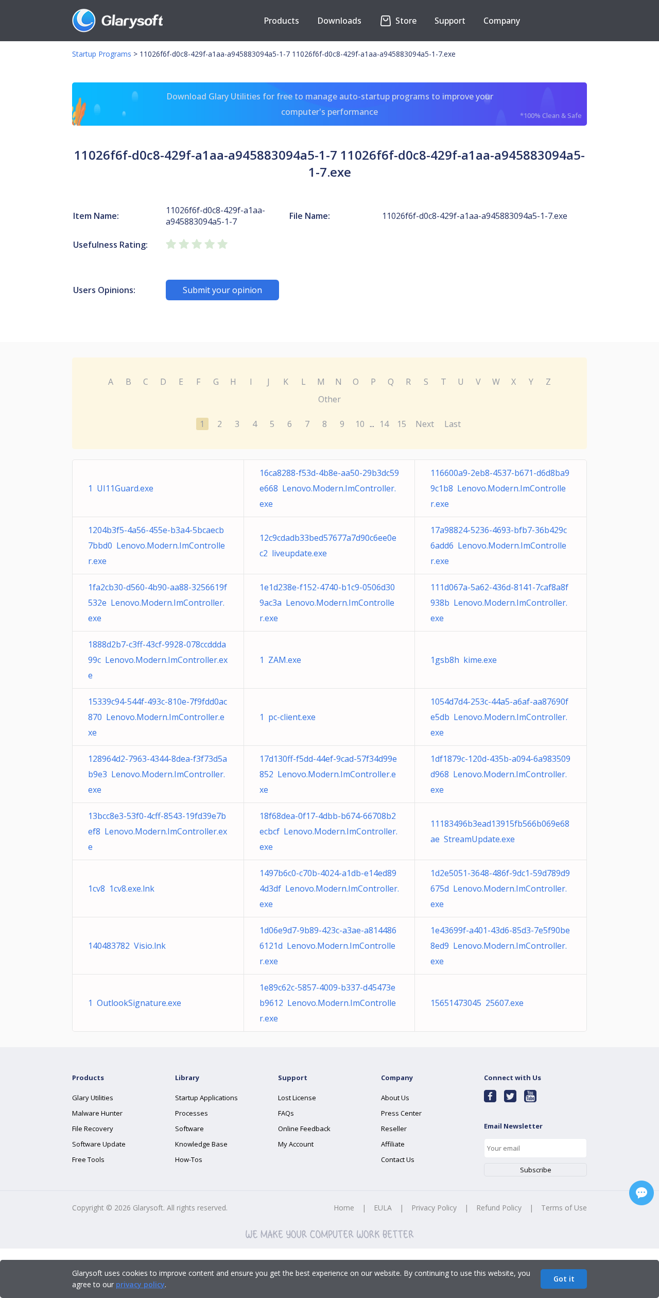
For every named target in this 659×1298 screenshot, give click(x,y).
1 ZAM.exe (280, 659)
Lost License (297, 1097)
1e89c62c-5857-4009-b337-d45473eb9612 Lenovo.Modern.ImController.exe (327, 1003)
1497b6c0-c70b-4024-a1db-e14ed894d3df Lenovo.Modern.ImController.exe (329, 888)
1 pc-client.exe (287, 717)
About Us (395, 1097)
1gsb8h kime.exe (463, 659)
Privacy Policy (434, 1207)
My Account (296, 1144)
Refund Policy (499, 1207)
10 (360, 424)
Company (501, 20)
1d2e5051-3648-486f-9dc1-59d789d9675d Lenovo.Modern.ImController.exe (500, 888)
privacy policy (140, 1284)
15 (401, 424)
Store (405, 20)
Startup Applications (206, 1097)
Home (344, 1207)
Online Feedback (304, 1128)
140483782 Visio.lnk (127, 945)
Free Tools (88, 1159)
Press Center (401, 1113)
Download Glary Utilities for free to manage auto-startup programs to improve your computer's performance (374, 105)
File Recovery (92, 1128)
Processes (191, 1113)
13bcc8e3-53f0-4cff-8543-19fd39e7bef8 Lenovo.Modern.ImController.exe (157, 831)
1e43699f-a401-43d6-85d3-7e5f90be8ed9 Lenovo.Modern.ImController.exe (500, 946)
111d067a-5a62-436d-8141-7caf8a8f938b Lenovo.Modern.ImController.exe (499, 603)
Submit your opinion (222, 290)
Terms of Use (564, 1207)
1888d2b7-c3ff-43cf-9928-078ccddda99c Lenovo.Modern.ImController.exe (158, 660)
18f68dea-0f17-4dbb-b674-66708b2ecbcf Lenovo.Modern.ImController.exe (328, 831)
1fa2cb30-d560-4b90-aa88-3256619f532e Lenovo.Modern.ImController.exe (157, 603)
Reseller (394, 1128)
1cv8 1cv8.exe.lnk (121, 888)
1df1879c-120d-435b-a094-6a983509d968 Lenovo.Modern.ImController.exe (500, 774)
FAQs (286, 1113)
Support (450, 20)
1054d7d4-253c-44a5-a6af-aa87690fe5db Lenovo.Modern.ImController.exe (499, 717)
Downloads (339, 20)
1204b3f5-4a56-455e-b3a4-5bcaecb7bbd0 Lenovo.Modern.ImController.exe (156, 545)
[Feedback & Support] (641, 1193)
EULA (383, 1207)
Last (452, 424)
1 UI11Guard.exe (120, 488)
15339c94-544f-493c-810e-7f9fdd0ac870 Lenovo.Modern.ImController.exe (157, 717)
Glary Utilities (92, 1097)
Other (329, 399)
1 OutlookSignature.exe (134, 1003)
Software (189, 1128)
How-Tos (188, 1159)
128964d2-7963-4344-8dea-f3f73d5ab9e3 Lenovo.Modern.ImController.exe (157, 774)
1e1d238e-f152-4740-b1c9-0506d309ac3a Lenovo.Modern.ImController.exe (327, 603)
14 (384, 424)
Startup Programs (101, 54)
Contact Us (397, 1159)
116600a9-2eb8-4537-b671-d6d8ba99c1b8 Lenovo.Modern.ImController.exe (499, 488)
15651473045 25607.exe (477, 1003)
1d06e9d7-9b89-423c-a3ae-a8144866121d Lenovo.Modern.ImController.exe (327, 946)
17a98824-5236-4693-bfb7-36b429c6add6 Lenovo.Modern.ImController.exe (498, 545)
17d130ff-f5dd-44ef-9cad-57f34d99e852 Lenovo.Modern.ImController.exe (328, 774)
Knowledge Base (201, 1144)
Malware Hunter (97, 1113)
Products (281, 20)
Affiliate (393, 1144)
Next (424, 424)
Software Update (99, 1144)
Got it (564, 1279)
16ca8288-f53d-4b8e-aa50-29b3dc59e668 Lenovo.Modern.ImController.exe (329, 488)
